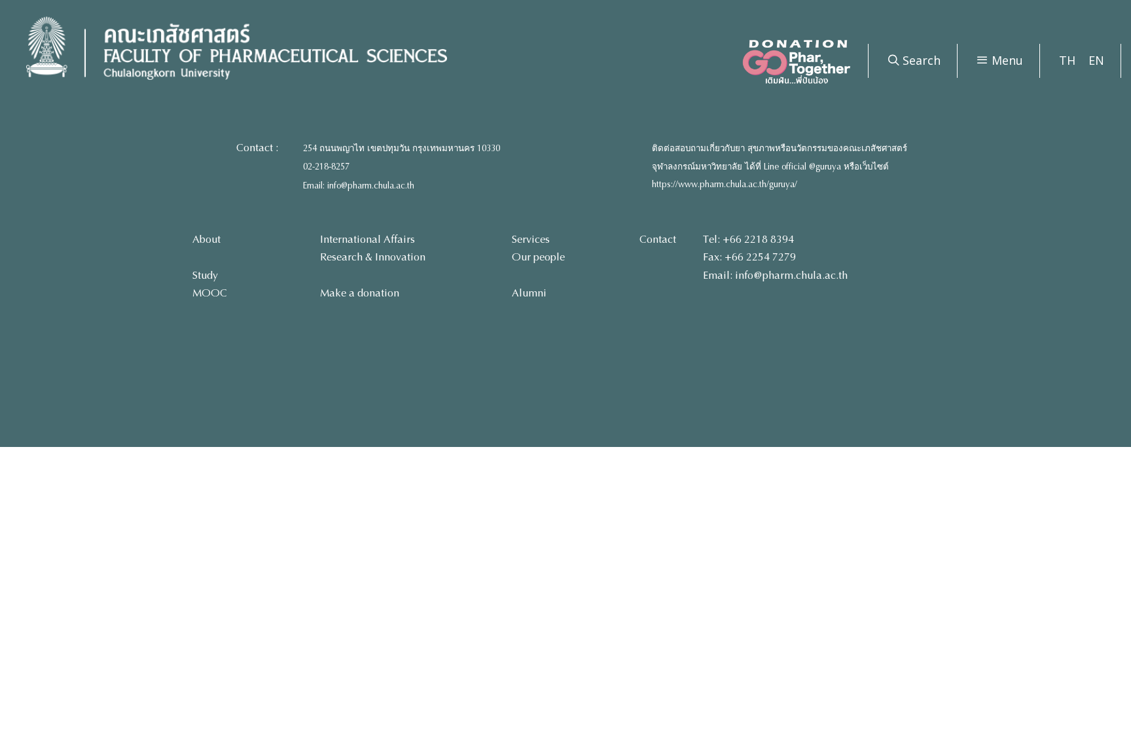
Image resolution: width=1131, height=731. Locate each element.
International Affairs (367, 239)
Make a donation (359, 293)
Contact (657, 239)
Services (531, 239)
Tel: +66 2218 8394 (748, 239)
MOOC (209, 293)
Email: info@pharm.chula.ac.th (358, 186)
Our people (538, 257)
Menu (1005, 60)
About (206, 239)
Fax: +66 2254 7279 (749, 257)
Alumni (529, 293)
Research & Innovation (372, 257)
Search (920, 60)
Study (205, 275)
